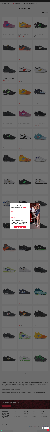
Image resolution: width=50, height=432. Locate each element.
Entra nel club (20, 227)
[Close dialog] (39, 203)
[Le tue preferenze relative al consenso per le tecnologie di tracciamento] (1, 430)
